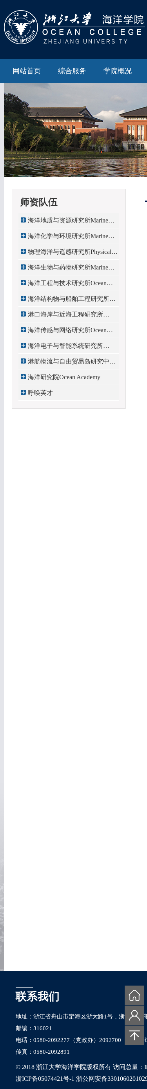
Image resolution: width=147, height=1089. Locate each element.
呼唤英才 (40, 392)
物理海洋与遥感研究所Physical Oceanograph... (69, 254)
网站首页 (27, 71)
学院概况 (117, 71)
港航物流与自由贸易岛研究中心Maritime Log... (72, 363)
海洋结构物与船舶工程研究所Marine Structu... (68, 301)
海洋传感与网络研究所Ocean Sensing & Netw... (67, 332)
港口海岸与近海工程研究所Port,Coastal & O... (65, 316)
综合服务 (72, 71)
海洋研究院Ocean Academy (64, 377)
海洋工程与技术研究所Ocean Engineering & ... (67, 285)
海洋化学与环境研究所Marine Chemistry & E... (68, 238)
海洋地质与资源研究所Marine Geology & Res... (68, 222)
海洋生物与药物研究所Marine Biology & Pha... (68, 269)
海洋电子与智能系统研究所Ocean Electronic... (65, 348)
